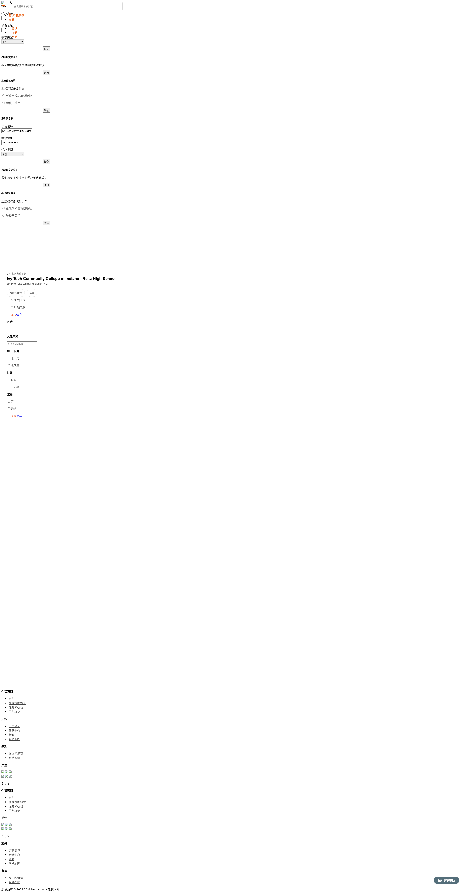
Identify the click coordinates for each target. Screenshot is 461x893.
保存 (19, 314)
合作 (11, 699)
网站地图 (14, 739)
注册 (14, 32)
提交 (46, 48)
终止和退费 (16, 753)
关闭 (46, 72)
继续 (46, 110)
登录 (14, 28)
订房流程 (14, 726)
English (6, 783)
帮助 (14, 37)
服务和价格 (16, 707)
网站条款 (14, 758)
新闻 (11, 735)
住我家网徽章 (17, 703)
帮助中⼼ (14, 730)
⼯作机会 (14, 712)
